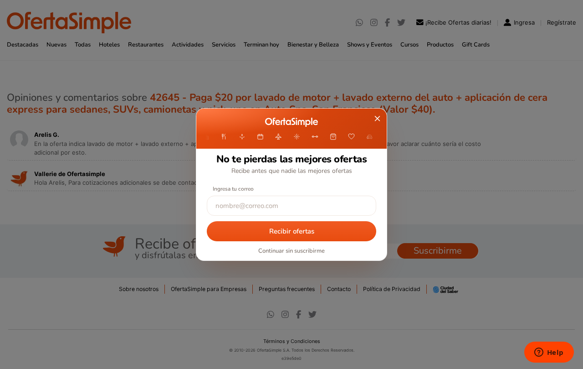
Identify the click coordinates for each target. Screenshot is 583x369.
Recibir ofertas (291, 231)
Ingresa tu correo (233, 188)
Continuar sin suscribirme (291, 251)
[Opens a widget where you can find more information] (549, 353)
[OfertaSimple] (291, 122)
